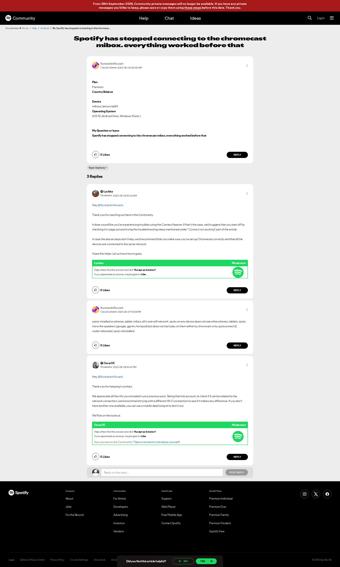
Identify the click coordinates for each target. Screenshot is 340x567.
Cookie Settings (79, 559)
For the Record (75, 515)
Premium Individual (221, 498)
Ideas (195, 18)
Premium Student (220, 523)
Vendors (118, 531)
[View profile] (95, 65)
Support (166, 498)
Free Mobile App (171, 515)
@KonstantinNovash (110, 205)
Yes (202, 561)
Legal (11, 559)
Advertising (120, 515)
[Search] (310, 18)
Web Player (168, 507)
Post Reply (236, 472)
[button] (247, 65)
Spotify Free (216, 531)
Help (143, 18)
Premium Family (219, 515)
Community (24, 18)
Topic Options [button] (97, 167)
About (69, 498)
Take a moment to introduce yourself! (157, 442)
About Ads (100, 559)
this (106, 229)
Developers (120, 507)
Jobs (69, 507)
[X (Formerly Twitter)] (316, 494)
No (186, 561)
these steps (192, 8)
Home (25, 28)
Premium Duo (217, 507)
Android (44, 28)
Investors (119, 523)
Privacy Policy (57, 559)
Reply (237, 155)
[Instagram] (304, 494)
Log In (320, 18)
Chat (169, 18)
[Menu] (332, 18)
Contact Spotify (171, 523)
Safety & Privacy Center (32, 559)
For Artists (119, 498)
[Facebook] (327, 494)
